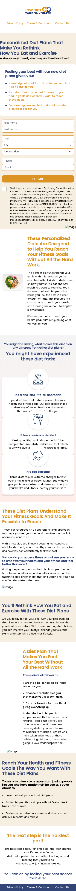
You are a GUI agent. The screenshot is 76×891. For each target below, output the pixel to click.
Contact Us (62, 23)
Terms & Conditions (39, 23)
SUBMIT (38, 179)
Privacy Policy (15, 23)
